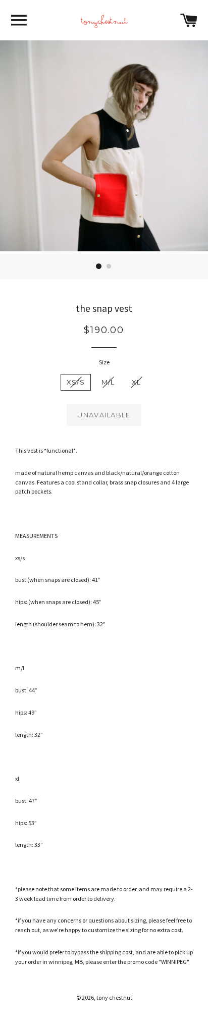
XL (136, 382)
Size (104, 362)
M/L (108, 382)
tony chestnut (114, 997)
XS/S (76, 382)
